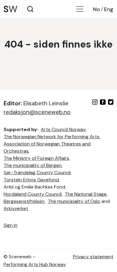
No (96, 9)
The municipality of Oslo (74, 201)
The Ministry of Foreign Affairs (36, 158)
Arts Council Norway (63, 129)
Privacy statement (93, 256)
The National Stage (85, 194)
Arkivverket (16, 208)
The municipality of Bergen (33, 165)
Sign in (10, 225)
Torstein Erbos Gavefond (31, 180)
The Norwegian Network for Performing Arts (51, 136)
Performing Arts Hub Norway (35, 264)
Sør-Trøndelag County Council (37, 172)
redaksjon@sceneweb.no (37, 112)
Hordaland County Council (33, 194)
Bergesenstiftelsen (24, 201)
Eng (108, 9)
